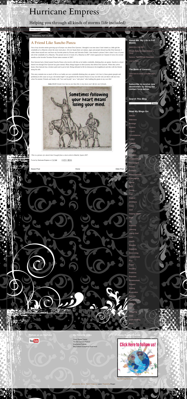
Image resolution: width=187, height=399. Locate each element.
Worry (131, 324)
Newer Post (35, 169)
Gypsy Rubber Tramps (80, 339)
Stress (131, 308)
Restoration (133, 292)
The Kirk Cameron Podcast (81, 342)
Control (132, 139)
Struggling (133, 312)
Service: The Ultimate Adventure (141, 57)
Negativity (133, 249)
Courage (132, 143)
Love (131, 237)
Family (131, 190)
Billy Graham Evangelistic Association (85, 346)
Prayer (131, 265)
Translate (66, 29)
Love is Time (134, 61)
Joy (130, 221)
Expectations (134, 178)
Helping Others (135, 214)
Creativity (132, 147)
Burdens (132, 127)
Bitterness (133, 120)
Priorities (132, 269)
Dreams (132, 167)
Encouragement (135, 174)
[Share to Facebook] (69, 160)
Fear (131, 194)
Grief (131, 210)
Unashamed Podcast (79, 344)
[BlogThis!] (65, 160)
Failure (131, 182)
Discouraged (134, 163)
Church (132, 131)
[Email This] (63, 160)
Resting (132, 288)
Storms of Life (134, 300)
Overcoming (133, 253)
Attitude (132, 116)
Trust (131, 316)
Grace (131, 206)
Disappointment (135, 159)
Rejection (132, 276)
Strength (132, 304)
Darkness (132, 155)
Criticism (132, 151)
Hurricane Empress (64, 11)
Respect (132, 284)
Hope (131, 218)
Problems (132, 273)
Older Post (120, 169)
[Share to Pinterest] (71, 160)
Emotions (132, 171)
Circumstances (134, 135)
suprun (100, 384)
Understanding (134, 320)
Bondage (132, 123)
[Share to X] (67, 160)
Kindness (132, 225)
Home (77, 169)
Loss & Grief (133, 233)
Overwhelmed (134, 257)
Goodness (133, 202)
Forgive (132, 198)
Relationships (134, 280)
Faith (131, 186)
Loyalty (132, 241)
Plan (131, 261)
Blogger (112, 384)
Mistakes (132, 245)
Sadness (132, 296)
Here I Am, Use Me (136, 47)
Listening (132, 229)
